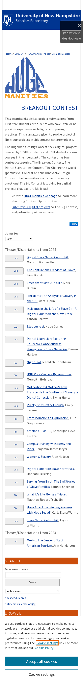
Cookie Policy (44, 648)
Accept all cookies (41, 661)
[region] (41, 650)
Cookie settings (47, 643)
